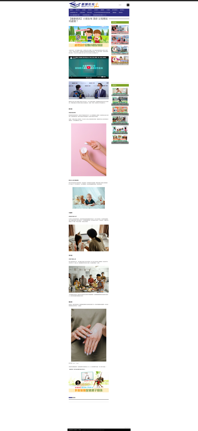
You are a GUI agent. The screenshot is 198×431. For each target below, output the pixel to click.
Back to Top (126, 427)
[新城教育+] (84, 5)
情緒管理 (102, 9)
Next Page (89, 394)
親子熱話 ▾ (122, 9)
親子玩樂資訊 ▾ (115, 9)
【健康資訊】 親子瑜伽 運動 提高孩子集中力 (77, 369)
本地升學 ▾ (90, 9)
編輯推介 (71, 9)
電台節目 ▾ (121, 12)
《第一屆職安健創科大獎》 (75, 15)
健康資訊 (73, 397)
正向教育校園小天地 (73, 12)
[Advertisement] (89, 415)
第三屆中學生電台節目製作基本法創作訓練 (102, 12)
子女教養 (108, 9)
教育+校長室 (89, 12)
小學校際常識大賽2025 (86, 15)
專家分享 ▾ (78, 9)
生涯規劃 (83, 9)
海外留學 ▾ (96, 9)
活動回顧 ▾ (114, 12)
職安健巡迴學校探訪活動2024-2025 (99, 15)
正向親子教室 (82, 12)
